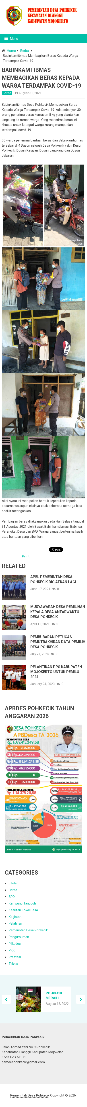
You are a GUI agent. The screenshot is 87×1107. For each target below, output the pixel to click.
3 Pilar (13, 883)
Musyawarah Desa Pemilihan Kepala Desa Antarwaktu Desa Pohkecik (57, 612)
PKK (12, 950)
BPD (12, 897)
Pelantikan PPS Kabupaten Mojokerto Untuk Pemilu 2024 (56, 672)
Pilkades (15, 944)
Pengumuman (19, 937)
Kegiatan (15, 917)
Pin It (25, 556)
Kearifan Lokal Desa (23, 910)
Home (11, 51)
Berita (24, 51)
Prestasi (15, 957)
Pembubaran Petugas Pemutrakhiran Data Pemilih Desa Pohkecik (57, 642)
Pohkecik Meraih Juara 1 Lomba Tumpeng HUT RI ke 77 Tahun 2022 (56, 995)
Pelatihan (15, 923)
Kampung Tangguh (22, 903)
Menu (14, 39)
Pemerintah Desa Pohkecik (28, 930)
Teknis (13, 964)
